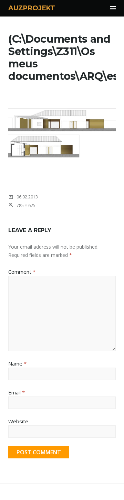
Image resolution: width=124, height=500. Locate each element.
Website (18, 421)
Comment (21, 271)
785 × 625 (26, 205)
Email (16, 392)
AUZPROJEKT (31, 8)
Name (17, 363)
